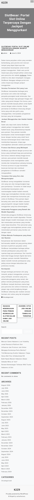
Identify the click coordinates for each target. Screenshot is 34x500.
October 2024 (6, 449)
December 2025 (6, 408)
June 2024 (5, 460)
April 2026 (4, 397)
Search (3, 327)
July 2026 (4, 388)
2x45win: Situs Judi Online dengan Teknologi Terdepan (25, 311)
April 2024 (4, 466)
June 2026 (5, 391)
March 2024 (5, 469)
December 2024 (6, 443)
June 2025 (5, 425)
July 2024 (4, 457)
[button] (32, 1)
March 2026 (5, 400)
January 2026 (6, 405)
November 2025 (6, 411)
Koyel (12, 496)
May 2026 (4, 394)
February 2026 (6, 402)
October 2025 (6, 414)
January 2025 (6, 440)
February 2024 (6, 472)
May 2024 (4, 463)
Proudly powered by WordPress (17, 494)
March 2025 (5, 434)
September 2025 (7, 417)
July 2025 (4, 423)
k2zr (4, 2)
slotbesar (23, 75)
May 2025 (4, 428)
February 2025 (6, 437)
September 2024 (7, 451)
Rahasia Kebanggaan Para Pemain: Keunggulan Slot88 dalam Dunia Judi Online (9, 313)
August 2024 (5, 454)
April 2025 (4, 431)
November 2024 (6, 446)
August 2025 (5, 420)
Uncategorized (8, 297)
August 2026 (5, 385)
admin (5, 53)
